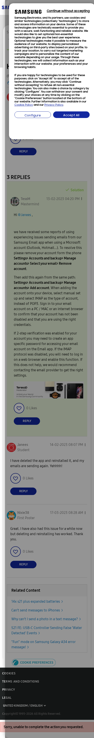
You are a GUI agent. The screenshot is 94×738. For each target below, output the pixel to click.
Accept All (71, 115)
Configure (32, 115)
